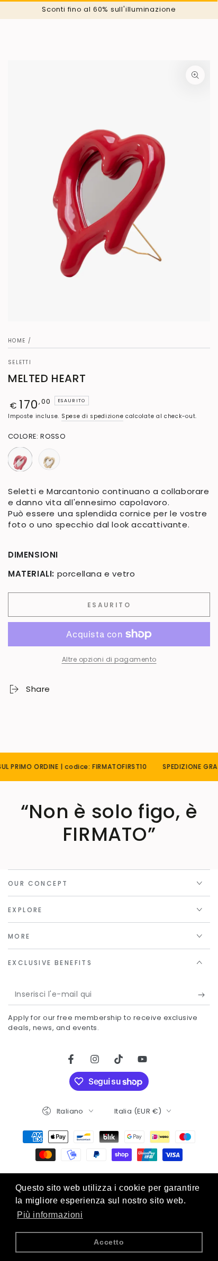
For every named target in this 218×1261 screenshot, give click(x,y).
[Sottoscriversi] (204, 994)
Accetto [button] (109, 1242)
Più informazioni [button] (50, 1214)
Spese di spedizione (92, 416)
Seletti (19, 362)
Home (16, 341)
